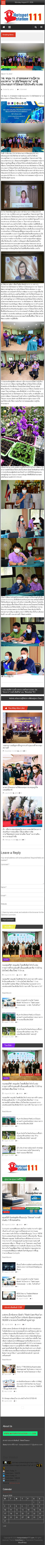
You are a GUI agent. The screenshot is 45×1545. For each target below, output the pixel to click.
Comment (5, 864)
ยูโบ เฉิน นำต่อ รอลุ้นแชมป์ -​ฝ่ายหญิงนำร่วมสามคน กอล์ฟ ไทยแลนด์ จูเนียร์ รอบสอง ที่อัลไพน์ (30, 1150)
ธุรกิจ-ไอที (21, 67)
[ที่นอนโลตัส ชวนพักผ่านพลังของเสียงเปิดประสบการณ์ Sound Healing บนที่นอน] (8, 1266)
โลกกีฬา (6, 959)
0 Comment (23, 89)
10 (5, 1510)
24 (5, 1517)
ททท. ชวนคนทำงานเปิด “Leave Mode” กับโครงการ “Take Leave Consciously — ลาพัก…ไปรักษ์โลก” (28, 1002)
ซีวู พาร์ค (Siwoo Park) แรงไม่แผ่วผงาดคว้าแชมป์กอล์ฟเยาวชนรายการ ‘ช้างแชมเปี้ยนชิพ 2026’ (30, 1017)
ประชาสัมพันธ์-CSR (26, 956)
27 (23, 1517)
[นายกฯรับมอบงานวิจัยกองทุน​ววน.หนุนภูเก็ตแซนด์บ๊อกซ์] (22, 770)
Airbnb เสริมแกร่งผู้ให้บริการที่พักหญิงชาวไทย (25, 698)
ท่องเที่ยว (6, 956)
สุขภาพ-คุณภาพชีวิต (33, 1208)
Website (4, 904)
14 (28, 1510)
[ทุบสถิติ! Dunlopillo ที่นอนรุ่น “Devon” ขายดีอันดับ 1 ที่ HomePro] (22, 1199)
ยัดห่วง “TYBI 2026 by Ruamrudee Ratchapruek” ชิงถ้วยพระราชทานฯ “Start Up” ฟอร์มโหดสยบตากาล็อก (29, 1369)
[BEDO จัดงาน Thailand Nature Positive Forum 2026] (8, 1295)
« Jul (4, 1526)
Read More (6, 993)
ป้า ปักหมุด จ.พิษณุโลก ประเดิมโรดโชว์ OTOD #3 (19, 1398)
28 (28, 1517)
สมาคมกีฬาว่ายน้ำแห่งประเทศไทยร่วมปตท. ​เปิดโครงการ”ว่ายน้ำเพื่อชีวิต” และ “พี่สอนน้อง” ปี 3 (20, 691)
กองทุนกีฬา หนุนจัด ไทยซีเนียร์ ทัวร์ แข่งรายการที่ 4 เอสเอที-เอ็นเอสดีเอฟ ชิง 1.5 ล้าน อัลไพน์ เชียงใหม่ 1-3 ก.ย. (22, 968)
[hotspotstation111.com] (22, 17)
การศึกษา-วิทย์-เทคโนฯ (9, 67)
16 (40, 1510)
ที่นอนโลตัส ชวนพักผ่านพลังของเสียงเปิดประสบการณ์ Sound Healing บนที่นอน (30, 37)
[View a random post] (41, 27)
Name (3, 887)
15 (34, 1510)
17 (5, 1514)
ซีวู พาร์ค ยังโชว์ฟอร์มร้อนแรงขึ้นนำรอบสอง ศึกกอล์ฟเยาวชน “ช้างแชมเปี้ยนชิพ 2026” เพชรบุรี (29, 1031)
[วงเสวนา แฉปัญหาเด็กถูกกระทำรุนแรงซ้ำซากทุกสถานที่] (22, 728)
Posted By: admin (8, 89)
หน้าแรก (29, 67)
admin (21, 751)
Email (3, 896)
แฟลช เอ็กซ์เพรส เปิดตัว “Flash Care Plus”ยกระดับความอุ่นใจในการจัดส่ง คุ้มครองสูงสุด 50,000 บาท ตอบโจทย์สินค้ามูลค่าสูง (22, 1317)
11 (11, 1510)
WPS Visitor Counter (14, 1483)
